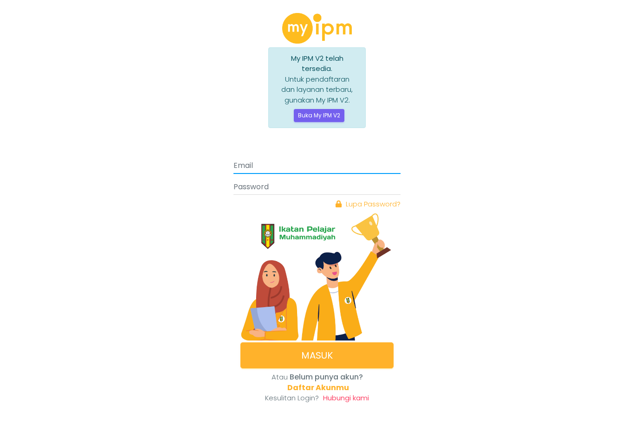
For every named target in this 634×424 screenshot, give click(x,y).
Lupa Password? (372, 204)
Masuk (317, 355)
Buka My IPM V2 (319, 115)
